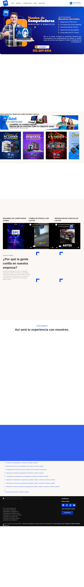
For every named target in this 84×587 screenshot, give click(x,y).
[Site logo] (5, 3)
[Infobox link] (75, 3)
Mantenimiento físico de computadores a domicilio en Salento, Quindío (24, 466)
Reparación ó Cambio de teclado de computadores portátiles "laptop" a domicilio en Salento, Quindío (32, 486)
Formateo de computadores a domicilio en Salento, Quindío (21, 462)
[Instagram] (66, 505)
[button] (42, 462)
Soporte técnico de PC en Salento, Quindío (17, 492)
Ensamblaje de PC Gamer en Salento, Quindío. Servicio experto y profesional (26, 469)
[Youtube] (74, 505)
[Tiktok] (70, 505)
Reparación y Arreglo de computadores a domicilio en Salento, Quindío (25, 473)
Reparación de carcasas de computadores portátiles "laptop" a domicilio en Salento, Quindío (30, 483)
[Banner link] (42, 30)
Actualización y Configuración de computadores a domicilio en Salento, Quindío (27, 476)
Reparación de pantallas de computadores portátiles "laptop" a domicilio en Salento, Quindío (30, 479)
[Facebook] (63, 505)
